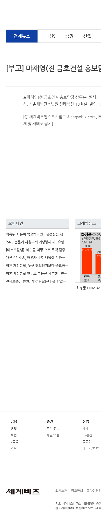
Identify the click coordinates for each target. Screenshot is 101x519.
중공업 (87, 442)
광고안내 (77, 490)
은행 (14, 429)
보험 (14, 435)
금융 (51, 36)
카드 (14, 448)
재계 (85, 429)
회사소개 (61, 490)
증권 (69, 36)
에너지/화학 (91, 448)
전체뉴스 (21, 36)
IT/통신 (87, 435)
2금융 (15, 442)
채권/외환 (53, 435)
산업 (87, 36)
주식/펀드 (53, 429)
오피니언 (15, 223)
